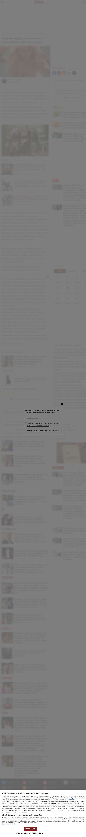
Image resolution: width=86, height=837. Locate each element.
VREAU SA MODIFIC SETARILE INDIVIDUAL (29, 833)
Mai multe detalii (70, 799)
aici (67, 806)
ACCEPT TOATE (30, 829)
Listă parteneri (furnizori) (8, 824)
